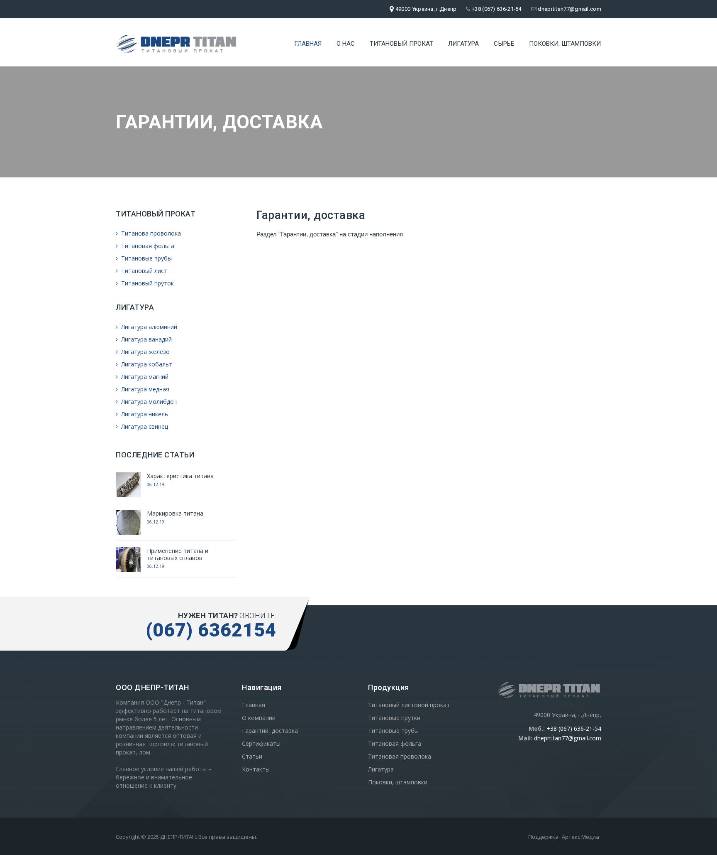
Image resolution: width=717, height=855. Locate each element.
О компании (259, 718)
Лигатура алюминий (148, 327)
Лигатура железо (145, 352)
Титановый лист (143, 271)
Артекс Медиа (580, 836)
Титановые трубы (146, 258)
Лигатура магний (144, 377)
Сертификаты (261, 743)
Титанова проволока (150, 233)
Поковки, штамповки (565, 43)
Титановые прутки (394, 718)
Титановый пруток (147, 283)
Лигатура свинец (144, 426)
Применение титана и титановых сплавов (177, 554)
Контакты (256, 769)
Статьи (252, 756)
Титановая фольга (147, 246)
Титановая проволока (399, 756)
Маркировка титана (175, 513)
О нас (346, 43)
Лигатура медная (144, 389)
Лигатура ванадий (146, 339)
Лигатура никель (144, 414)
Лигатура (463, 43)
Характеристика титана (180, 475)
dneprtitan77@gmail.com (569, 9)
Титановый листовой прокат (409, 705)
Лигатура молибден (148, 401)
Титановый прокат (401, 43)
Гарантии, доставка (270, 731)
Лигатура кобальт (146, 364)
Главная (308, 43)
